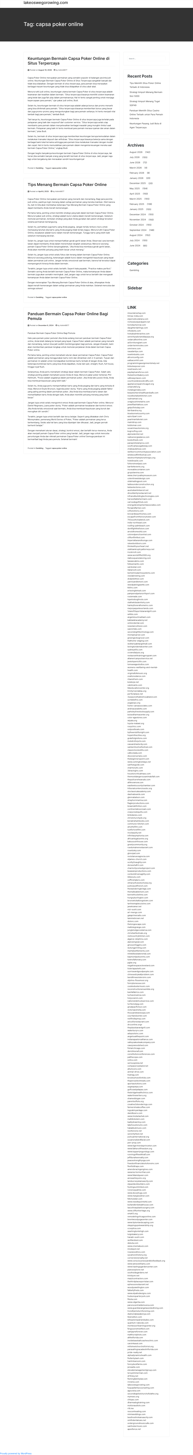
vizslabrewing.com (136, 575)
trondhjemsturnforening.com (140, 1311)
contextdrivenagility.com (138, 874)
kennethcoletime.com (137, 894)
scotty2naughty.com (136, 862)
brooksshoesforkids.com (138, 1077)
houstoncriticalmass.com (139, 773)
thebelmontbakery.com (138, 375)
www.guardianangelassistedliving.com (145, 1308)
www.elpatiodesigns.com (139, 1293)
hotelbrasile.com (135, 460)
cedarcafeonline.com (137, 339)
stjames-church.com (137, 859)
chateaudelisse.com (136, 449)
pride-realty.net (134, 1352)
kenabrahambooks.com (138, 821)
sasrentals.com (134, 629)
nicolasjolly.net (134, 832)
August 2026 (136, 152)
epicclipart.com (134, 416)
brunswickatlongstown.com (140, 900)
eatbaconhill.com (135, 360)
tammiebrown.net (135, 918)
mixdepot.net (133, 1249)
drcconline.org (134, 1024)
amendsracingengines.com (140, 1169)
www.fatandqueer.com (137, 1175)
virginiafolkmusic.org (137, 673)
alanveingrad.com (135, 942)
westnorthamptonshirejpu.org (141, 457)
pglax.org (131, 962)
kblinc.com (132, 587)
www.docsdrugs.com (137, 1193)
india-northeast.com (136, 522)
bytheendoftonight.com (138, 732)
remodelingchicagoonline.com (141, 1216)
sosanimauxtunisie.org (137, 428)
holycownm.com (135, 998)
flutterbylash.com (135, 1358)
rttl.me (130, 1408)
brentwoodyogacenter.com (139, 1219)
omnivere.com (134, 348)
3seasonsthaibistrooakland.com (142, 697)
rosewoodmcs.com (136, 1252)
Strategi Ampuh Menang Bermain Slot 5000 (146, 94)
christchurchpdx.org (136, 818)
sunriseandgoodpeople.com (140, 971)
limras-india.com (135, 316)
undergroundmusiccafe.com (140, 1423)
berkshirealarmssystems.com (141, 573)
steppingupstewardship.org (140, 1225)
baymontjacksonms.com (138, 956)
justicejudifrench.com (137, 886)
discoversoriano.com (137, 756)
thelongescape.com (136, 924)
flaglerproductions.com (138, 803)
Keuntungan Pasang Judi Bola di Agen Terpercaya (145, 125)
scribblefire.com (135, 699)
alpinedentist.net (135, 434)
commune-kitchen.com (138, 824)
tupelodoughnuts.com (137, 599)
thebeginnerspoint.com (138, 759)
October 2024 (137, 224)
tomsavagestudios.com (138, 664)
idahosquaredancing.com (139, 558)
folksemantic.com (135, 564)
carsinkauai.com (134, 1343)
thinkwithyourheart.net (138, 546)
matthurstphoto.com (136, 1334)
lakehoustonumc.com (137, 1125)
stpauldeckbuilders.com (138, 1184)
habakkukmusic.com (136, 1128)
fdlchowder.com (134, 1199)
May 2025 (135, 188)
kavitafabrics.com (135, 992)
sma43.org (132, 1213)
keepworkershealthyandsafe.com (142, 392)
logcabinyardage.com (137, 1110)
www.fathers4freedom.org (139, 1148)
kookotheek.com (135, 440)
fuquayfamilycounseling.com (140, 1388)
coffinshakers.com (136, 880)
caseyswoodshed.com (137, 1045)
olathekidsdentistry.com (138, 602)
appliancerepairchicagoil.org (140, 384)
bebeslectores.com (136, 487)
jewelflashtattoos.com (137, 404)
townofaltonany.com (136, 959)
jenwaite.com (133, 1367)
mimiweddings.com (136, 1414)
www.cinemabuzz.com (137, 1246)
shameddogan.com (136, 1098)
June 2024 (135, 245)
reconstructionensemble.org (140, 989)
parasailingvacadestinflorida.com (142, 1349)
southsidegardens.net (137, 1272)
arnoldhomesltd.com (137, 531)
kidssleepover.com (136, 366)
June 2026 (135, 162)
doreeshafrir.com (135, 865)
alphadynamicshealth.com (139, 1355)
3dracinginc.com (135, 770)
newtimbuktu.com (135, 354)
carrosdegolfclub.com (137, 502)
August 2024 (136, 235)
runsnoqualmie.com (136, 1190)
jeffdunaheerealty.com (137, 1157)
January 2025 (136, 209)
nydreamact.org (134, 398)
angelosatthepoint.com (138, 1036)
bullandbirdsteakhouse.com (140, 1204)
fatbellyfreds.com (135, 1290)
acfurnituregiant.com (137, 342)
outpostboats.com (135, 729)
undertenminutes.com (137, 345)
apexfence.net (134, 1429)
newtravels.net (134, 369)
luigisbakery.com (135, 1234)
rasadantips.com (135, 351)
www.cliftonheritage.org (138, 1210)
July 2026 (135, 157)
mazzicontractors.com (137, 1278)
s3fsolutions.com (135, 511)
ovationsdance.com (136, 676)
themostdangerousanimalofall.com (143, 776)
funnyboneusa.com (136, 983)
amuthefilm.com (134, 827)
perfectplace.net (135, 694)
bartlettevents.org (135, 466)
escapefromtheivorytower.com (141, 516)
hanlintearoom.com (136, 1361)
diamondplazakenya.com (138, 1314)
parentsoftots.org (135, 1101)
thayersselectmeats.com (138, 1080)
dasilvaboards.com (136, 794)
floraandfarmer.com (136, 508)
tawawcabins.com (135, 561)
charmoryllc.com (135, 767)
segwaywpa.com (135, 1086)
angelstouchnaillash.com (138, 617)
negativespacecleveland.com (140, 965)
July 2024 (135, 240)
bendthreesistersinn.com (139, 977)
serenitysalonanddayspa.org (140, 336)
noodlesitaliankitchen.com (139, 395)
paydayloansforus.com (137, 372)
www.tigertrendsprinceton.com (142, 1145)
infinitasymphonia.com (137, 835)
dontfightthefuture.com (138, 528)
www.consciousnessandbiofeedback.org (146, 1260)
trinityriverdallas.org (136, 691)
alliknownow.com (135, 782)
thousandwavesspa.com (138, 1012)
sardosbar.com (134, 567)
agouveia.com (133, 1390)
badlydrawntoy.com (136, 1122)
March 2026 (136, 167)
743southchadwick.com (138, 519)
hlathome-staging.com (137, 640)
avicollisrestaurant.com (138, 1021)
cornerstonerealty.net (137, 1258)
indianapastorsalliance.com (140, 1039)
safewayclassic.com (136, 378)
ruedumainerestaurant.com (140, 847)
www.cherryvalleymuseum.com (142, 475)
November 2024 (138, 219)
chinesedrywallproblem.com (140, 974)
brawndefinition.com (137, 806)
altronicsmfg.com (135, 357)
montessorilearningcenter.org (141, 1325)
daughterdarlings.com (137, 327)
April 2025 (135, 193)
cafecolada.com (134, 753)
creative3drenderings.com (139, 1104)
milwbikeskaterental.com (139, 953)
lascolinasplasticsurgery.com (140, 1207)
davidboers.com (134, 1113)
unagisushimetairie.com (138, 401)
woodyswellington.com (138, 1287)
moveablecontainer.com (138, 469)
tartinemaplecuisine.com (138, 903)
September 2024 (138, 230)
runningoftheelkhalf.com (138, 1154)
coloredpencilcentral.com (139, 534)
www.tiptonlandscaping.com (140, 1222)
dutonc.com (132, 921)
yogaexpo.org (133, 703)
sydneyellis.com (134, 649)
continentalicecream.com (139, 809)
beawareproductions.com (139, 871)
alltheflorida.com (135, 1337)
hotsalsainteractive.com (138, 333)
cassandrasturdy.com (137, 744)
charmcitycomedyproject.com (141, 868)
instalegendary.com (136, 390)
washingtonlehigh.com (137, 1231)
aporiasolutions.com (136, 1083)
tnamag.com (133, 1075)
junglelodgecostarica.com (139, 930)
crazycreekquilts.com (137, 812)
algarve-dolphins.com (137, 939)
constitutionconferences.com (141, 1054)
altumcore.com (134, 1069)
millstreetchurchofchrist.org (140, 1346)
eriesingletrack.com (136, 590)
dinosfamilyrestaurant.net (139, 493)
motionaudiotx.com (136, 1405)
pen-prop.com (134, 1142)
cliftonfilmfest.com (136, 537)
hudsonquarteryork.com (138, 1296)
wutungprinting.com (136, 948)
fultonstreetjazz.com (137, 463)
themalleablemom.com (137, 891)
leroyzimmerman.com (137, 1373)
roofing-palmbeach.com (138, 525)
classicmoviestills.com (137, 750)
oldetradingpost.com (137, 481)
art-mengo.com (134, 912)
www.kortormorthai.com (138, 1172)
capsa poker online (59, 168)
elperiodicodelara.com (137, 319)
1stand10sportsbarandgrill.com (141, 611)
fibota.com (132, 1299)
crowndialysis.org (135, 652)
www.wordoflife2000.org (138, 555)
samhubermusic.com (137, 1426)
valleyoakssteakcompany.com (141, 1042)
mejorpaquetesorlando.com (140, 608)
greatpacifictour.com (137, 1007)
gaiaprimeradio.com (136, 915)
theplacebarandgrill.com (138, 1027)
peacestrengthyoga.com (138, 1160)
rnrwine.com (133, 1382)
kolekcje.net (133, 682)
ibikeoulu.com (133, 877)
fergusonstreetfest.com (138, 1328)
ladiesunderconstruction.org (140, 484)
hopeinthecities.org (136, 735)
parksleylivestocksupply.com (140, 711)
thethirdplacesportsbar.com (140, 1281)
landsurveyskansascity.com (140, 1181)
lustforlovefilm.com (136, 829)
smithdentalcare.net (136, 1420)
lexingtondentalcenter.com (139, 646)
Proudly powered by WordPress (16, 1453)
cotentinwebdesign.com (138, 478)
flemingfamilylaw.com (137, 1379)
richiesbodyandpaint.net (138, 322)
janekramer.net (134, 906)
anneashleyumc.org (136, 1178)
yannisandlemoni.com (137, 581)
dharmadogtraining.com (138, 1402)
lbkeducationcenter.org (138, 688)
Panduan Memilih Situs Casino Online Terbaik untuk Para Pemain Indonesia (146, 114)
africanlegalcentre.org (137, 838)
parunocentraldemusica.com (140, 1305)
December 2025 (138, 183)
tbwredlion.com (134, 1317)
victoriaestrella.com (136, 1010)
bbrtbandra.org (134, 410)
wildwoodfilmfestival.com (139, 455)
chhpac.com (133, 1399)
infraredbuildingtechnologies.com (143, 496)
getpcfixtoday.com (135, 407)
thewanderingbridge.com (139, 888)
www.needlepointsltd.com (139, 1201)
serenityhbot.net (135, 1134)
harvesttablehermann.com (139, 499)
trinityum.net (133, 1275)
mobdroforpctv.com (136, 741)
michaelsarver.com (136, 635)
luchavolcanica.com (136, 995)
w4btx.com (132, 614)
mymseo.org (133, 1396)
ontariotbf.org (133, 387)
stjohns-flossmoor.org (137, 980)
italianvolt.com (134, 570)
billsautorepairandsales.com (140, 1320)
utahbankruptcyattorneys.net (140, 549)
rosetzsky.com (134, 850)
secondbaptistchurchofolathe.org (142, 1393)
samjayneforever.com (137, 1331)
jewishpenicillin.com (136, 661)
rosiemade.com (134, 596)
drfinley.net (132, 1376)
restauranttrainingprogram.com (142, 655)
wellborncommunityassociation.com (144, 451)
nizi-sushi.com (134, 909)
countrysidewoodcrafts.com (140, 381)
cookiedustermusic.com (138, 986)
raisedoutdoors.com (136, 543)
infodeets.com (134, 331)
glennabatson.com (136, 797)
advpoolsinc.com (135, 1033)
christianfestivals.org (137, 933)
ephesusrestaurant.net (138, 1284)
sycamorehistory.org (137, 1255)
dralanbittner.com (135, 579)
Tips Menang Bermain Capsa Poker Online (67, 184)
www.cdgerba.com (136, 1302)
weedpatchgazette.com (138, 584)
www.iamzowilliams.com (138, 1263)
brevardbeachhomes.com (139, 514)
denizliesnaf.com (135, 1051)
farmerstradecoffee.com (138, 1107)
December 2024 (138, 214)
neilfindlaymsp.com (136, 1018)
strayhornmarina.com (137, 800)
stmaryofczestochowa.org (139, 883)
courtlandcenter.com (137, 1015)
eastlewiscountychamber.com (141, 785)
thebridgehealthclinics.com (140, 1092)
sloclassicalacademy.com (139, 791)
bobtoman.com (134, 425)
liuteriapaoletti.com (136, 968)
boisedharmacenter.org (138, 714)
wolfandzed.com (135, 1240)
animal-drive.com (135, 1072)
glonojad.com (133, 853)
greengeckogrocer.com (138, 638)
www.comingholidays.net (139, 762)
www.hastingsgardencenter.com (142, 1266)
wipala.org (132, 720)
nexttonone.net (134, 1131)
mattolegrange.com (136, 927)
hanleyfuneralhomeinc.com (140, 605)
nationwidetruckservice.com (140, 1001)
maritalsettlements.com (138, 951)
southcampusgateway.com (139, 446)
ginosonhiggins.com (136, 945)
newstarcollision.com (137, 626)
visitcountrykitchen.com (138, 936)
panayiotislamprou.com (138, 443)
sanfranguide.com (135, 764)
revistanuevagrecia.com (138, 856)
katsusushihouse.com (137, 841)
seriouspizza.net (135, 1063)
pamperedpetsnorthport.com (141, 593)
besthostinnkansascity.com (140, 1417)
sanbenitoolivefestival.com (139, 747)
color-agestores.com (137, 717)
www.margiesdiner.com (138, 1196)
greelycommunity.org (137, 844)
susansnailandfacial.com (138, 1139)
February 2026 (137, 173)
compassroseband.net (137, 1066)
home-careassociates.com (139, 705)
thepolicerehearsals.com (138, 779)
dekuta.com (132, 1243)
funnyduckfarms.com (137, 1364)
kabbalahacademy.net (137, 620)
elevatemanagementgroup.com (141, 1370)
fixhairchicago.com (136, 1048)
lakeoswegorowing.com (138, 1384)
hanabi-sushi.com (135, 1237)
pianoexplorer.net (135, 1269)
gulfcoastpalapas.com (137, 1089)
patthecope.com (134, 1057)
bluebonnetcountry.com (138, 413)
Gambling (39, 168)
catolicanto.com (134, 685)
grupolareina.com (135, 472)
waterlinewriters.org (136, 1095)
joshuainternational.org (138, 1136)
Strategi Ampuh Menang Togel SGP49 (145, 103)
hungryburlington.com (137, 897)
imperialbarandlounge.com (139, 540)
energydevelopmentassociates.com (144, 505)
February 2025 (137, 204)
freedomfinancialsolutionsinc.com (143, 1163)
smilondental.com (135, 623)
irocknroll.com (134, 552)
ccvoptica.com (134, 1228)
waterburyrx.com (135, 1030)
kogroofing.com (134, 431)
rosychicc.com (134, 726)
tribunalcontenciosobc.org (139, 788)
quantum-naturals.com (137, 1323)
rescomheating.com (136, 1411)
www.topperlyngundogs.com (140, 1151)
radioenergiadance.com (138, 437)
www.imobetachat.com (137, 1116)
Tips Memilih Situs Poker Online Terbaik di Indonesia (145, 85)
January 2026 (136, 178)
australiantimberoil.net (137, 490)
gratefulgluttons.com (137, 738)
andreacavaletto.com (137, 708)
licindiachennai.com (136, 325)
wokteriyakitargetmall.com (139, 643)
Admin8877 (62, 70)
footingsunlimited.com (137, 1187)
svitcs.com (132, 1060)
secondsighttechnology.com (140, 632)
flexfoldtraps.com (135, 1166)
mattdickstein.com (135, 1119)
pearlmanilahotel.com (137, 419)
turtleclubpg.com (135, 1004)
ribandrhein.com (135, 679)
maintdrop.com (134, 422)
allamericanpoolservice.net (140, 658)
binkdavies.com (134, 815)
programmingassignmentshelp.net (143, 363)
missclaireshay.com (136, 313)
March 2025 (136, 198)
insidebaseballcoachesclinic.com (142, 1340)
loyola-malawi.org (135, 723)
